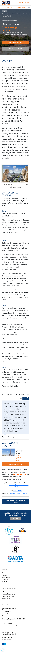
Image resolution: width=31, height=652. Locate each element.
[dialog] (2, 649)
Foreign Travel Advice (9, 594)
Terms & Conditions (8, 637)
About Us (5, 580)
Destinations (11, 14)
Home (4, 14)
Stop (27, 184)
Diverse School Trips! (7, 20)
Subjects (4, 575)
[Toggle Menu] (29, 7)
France (19, 14)
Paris (24, 14)
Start (26, 184)
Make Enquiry (21, 7)
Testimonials (6, 598)
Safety (4, 592)
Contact (4, 582)
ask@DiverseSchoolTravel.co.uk (18, 493)
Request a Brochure (8, 596)
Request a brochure (7, 7)
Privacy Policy (6, 640)
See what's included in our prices (15, 502)
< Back (4, 11)
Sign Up (15, 518)
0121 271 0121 (24, 3)
